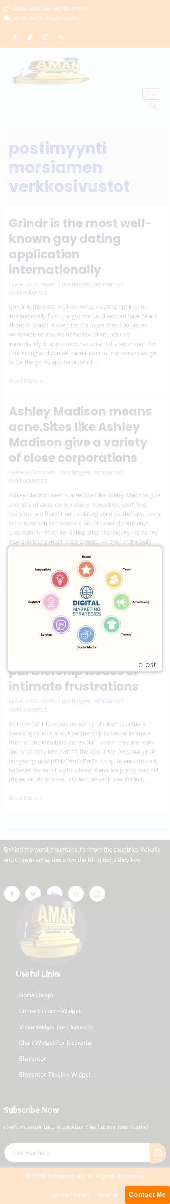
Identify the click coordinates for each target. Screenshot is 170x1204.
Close (147, 665)
